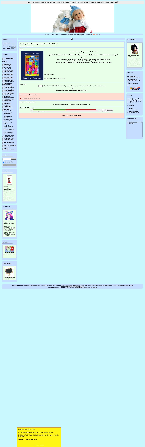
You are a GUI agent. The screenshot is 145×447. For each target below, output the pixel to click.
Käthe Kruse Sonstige (9, 94)
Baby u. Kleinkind (8, 68)
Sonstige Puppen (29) (8, 125)
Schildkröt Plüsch (8, 78)
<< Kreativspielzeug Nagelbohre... (61, 104)
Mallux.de (95, 287)
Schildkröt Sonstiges (9, 81)
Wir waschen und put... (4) (9, 135)
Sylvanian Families (8, 70)
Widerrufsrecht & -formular (133, 77)
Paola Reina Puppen (8, 71)
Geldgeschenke (5, 62)
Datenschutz (64, 34)
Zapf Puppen (7, 109)
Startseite (47, 34)
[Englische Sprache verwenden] (94, 34)
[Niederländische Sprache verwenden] (99, 34)
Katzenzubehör (7, 65)
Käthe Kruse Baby (8, 92)
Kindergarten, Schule (9, 149)
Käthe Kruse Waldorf (9, 93)
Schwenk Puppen (8, 83)
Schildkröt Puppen (8, 74)
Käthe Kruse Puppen (9, 89)
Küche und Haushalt (8, 139)
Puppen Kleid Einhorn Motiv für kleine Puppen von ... (9, 224)
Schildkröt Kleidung (8, 80)
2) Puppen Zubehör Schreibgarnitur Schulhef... (9, 248)
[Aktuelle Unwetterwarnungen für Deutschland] (134, 123)
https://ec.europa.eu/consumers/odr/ (125, 285)
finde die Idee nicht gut (134, 112)
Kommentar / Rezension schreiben (31, 98)
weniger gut (131, 105)
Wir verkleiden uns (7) (8, 133)
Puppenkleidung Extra (9, 99)
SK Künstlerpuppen (8, 77)
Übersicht (72, 104)
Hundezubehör (7, 147)
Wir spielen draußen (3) (8, 132)
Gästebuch (129, 85)
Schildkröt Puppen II (8, 76)
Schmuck (6, 148)
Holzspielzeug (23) (7, 114)
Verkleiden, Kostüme (9, 142)
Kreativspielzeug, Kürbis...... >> (83, 104)
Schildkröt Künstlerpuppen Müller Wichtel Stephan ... (9, 188)
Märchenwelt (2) (7, 120)
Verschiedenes (7, 141)
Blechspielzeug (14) (7, 113)
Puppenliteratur (7, 103)
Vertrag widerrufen (54, 34)
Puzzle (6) (5, 123)
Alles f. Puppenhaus (6, 67)
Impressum (84, 34)
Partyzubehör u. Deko (9, 138)
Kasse (8, 48)
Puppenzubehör (7, 100)
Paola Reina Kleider (8, 73)
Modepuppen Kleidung (9, 97)
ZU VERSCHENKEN (9, 58)
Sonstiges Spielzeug (8, 110)
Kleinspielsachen (7, 117)
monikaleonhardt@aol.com (81, 287)
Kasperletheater (8, 106)
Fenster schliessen (39, 445)
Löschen (12, 48)
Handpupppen (7, 105)
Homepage (89, 34)
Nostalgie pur (7, 144)
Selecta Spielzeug (8, 107)
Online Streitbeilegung (132, 83)
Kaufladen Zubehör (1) (8, 116)
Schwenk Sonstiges (8, 86)
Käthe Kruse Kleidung (9, 90)
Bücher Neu (6, 60)
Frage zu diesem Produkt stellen (73, 115)
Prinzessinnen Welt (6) (8, 122)
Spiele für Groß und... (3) (8, 126)
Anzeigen (4, 48)
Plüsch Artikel (5, 102)
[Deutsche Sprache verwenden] (93, 34)
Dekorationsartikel (8, 136)
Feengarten (4, 61)
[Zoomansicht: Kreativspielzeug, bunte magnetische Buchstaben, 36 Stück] (22, 49)
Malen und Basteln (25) (8, 119)
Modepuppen (7, 96)
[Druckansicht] (20, 49)
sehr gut (130, 103)
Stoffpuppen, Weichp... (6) (9, 129)
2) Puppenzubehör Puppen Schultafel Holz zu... (9, 278)
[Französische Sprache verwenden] (97, 34)
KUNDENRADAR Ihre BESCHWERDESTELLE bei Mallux (133, 81)
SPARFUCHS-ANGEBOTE (10, 145)
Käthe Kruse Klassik (9, 87)
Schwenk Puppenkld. (7, 84)
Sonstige (52, 74)
